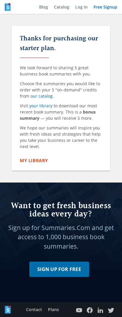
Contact (34, 309)
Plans (53, 309)
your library (40, 106)
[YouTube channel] (79, 309)
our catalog (41, 96)
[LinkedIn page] (100, 309)
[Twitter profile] (111, 309)
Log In (81, 7)
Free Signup (105, 7)
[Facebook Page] (89, 309)
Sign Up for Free (59, 269)
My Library (34, 160)
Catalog (61, 7)
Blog (43, 7)
